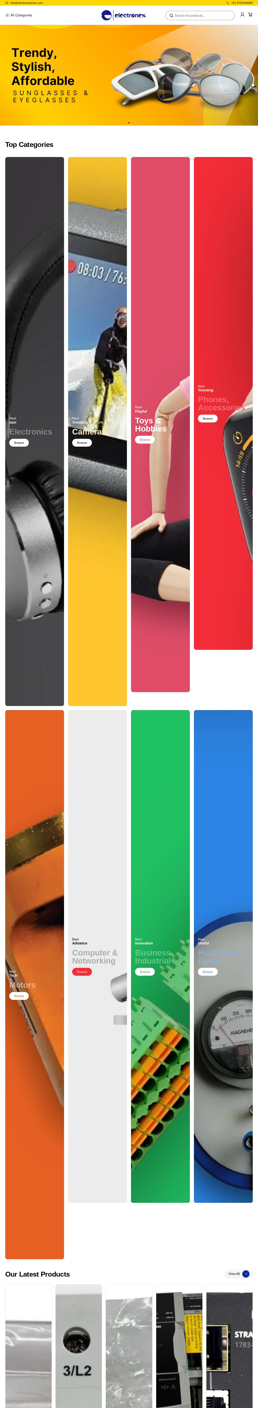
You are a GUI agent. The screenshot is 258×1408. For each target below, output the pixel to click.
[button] (125, 122)
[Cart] (250, 14)
